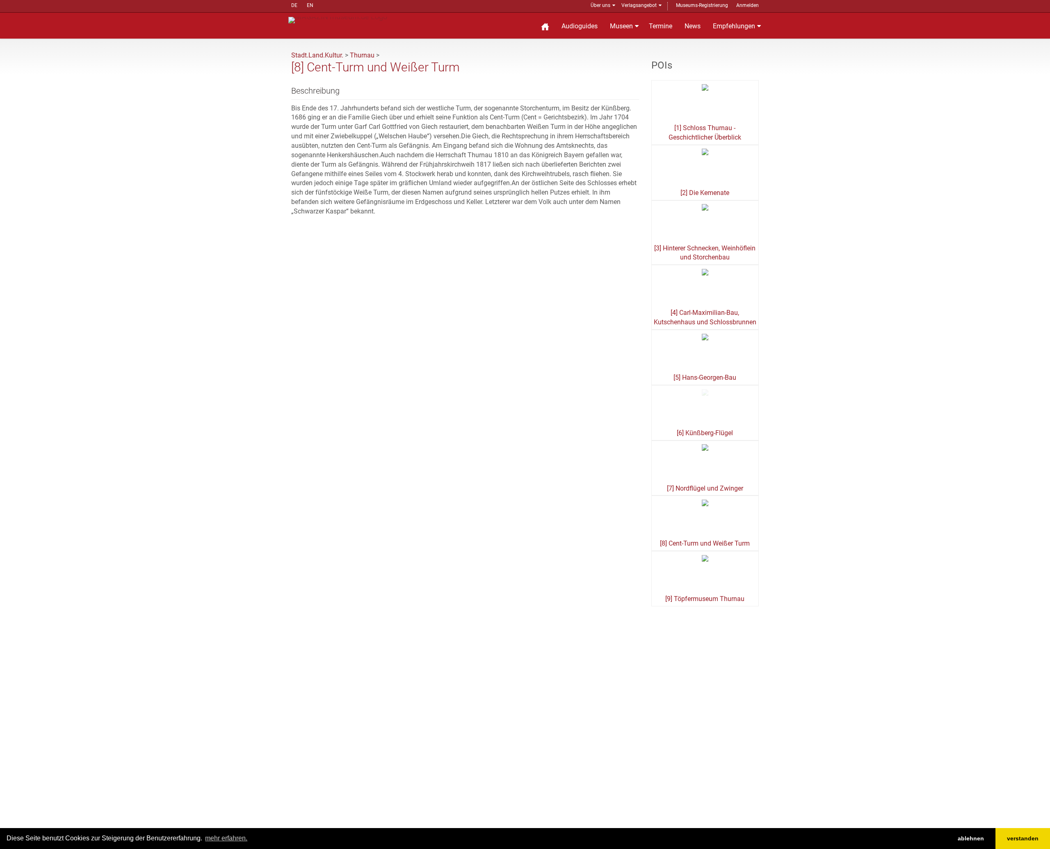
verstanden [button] (1023, 838)
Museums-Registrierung (702, 5)
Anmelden (747, 5)
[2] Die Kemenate (704, 193)
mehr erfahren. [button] (226, 838)
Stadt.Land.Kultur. (317, 55)
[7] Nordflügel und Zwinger (705, 488)
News (693, 26)
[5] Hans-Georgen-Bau (704, 377)
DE (294, 5)
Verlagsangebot (639, 5)
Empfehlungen (734, 26)
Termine (660, 26)
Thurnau (362, 55)
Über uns (600, 5)
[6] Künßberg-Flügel (705, 433)
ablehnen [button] (971, 838)
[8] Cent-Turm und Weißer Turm (705, 543)
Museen (621, 26)
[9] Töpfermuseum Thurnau (704, 599)
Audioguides (580, 26)
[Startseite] (545, 25)
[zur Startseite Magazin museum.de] (337, 19)
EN (310, 5)
